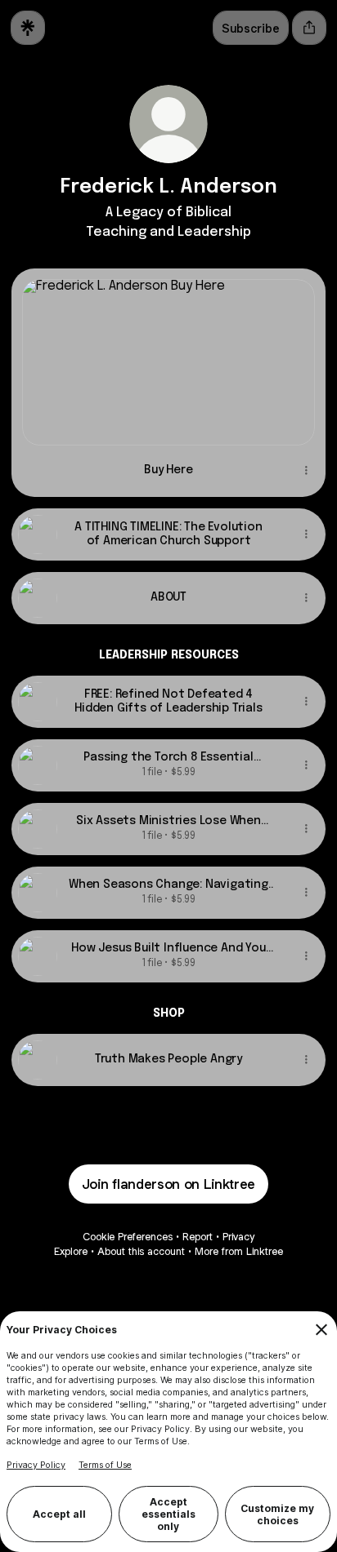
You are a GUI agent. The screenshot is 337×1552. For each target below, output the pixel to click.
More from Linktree (239, 1251)
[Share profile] (309, 27)
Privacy (238, 1237)
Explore (71, 1251)
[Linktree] (27, 27)
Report (197, 1237)
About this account (141, 1251)
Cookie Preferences (128, 1237)
